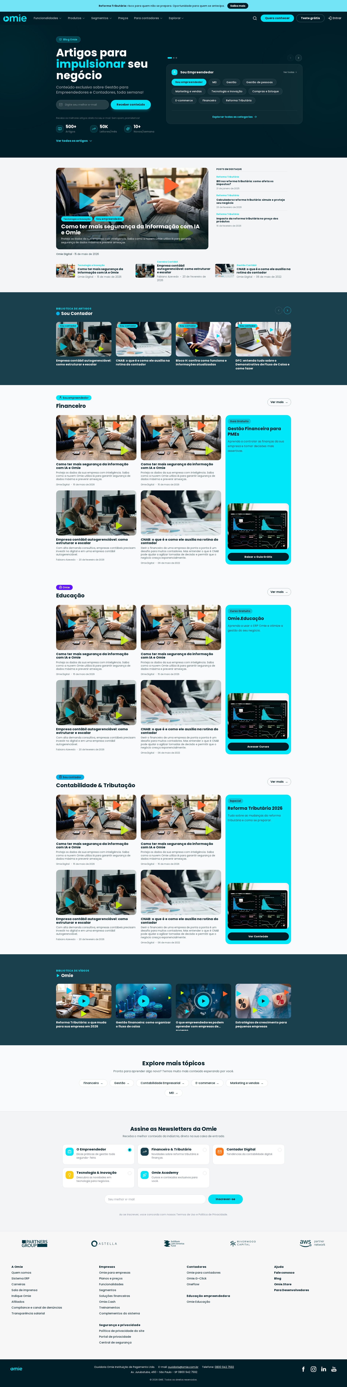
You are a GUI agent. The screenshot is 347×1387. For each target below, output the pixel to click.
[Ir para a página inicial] (19, 1369)
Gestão (231, 82)
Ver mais (279, 402)
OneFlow (193, 1284)
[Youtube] (334, 1369)
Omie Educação (198, 1302)
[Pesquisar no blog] (254, 18)
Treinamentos (109, 1307)
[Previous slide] (290, 58)
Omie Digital (64, 254)
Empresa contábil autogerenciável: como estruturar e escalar (83, 362)
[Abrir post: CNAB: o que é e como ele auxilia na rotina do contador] (224, 271)
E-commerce (184, 100)
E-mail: (178, 1367)
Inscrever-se (225, 1199)
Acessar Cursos (258, 746)
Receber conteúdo (131, 104)
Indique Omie (21, 1296)
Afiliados (17, 1302)
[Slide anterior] (278, 310)
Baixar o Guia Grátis (258, 557)
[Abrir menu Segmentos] (110, 18)
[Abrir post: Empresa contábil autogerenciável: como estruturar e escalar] (145, 271)
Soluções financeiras (114, 1296)
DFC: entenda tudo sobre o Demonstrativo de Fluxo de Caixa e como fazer (262, 364)
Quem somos (21, 1273)
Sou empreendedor (189, 82)
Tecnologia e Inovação (226, 91)
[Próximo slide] (287, 310)
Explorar (175, 18)
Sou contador (72, 777)
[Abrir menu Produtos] (83, 18)
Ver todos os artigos (72, 141)
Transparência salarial (28, 1313)
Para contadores (146, 18)
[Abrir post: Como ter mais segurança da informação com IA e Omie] (65, 271)
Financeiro (209, 100)
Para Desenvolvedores (291, 1290)
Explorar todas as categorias (232, 117)
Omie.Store (282, 1284)
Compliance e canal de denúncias (36, 1307)
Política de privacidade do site (121, 1331)
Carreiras (18, 1284)
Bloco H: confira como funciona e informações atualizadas (201, 362)
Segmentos (99, 18)
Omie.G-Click (197, 1278)
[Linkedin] (324, 1369)
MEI (214, 82)
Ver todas (288, 72)
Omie (66, 587)
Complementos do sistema (119, 1313)
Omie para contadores (204, 1273)
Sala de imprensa (24, 1290)
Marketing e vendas (188, 91)
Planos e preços (111, 1278)
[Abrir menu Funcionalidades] (60, 18)
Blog (277, 1278)
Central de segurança (115, 1342)
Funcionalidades (46, 18)
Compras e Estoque (265, 91)
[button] (170, 58)
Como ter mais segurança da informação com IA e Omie (92, 465)
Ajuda (279, 1267)
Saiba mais (237, 6)
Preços (123, 18)
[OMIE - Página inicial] (15, 18)
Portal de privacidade (115, 1337)
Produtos (74, 18)
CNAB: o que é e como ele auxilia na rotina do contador (143, 362)
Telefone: (218, 1367)
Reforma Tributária (239, 100)
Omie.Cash (107, 1302)
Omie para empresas (114, 1273)
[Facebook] (303, 1369)
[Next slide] (298, 58)
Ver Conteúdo (258, 936)
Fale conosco (284, 1273)
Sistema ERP (20, 1278)
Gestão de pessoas (259, 82)
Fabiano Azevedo (65, 559)
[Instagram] (313, 1369)
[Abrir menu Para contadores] (161, 18)
